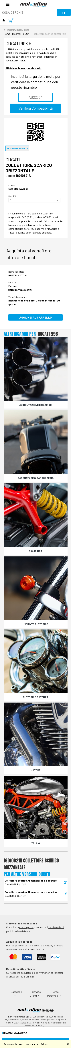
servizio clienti (56, 927)
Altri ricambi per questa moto (23, 68)
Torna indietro (17, 29)
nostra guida (26, 927)
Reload (44, 1044)
